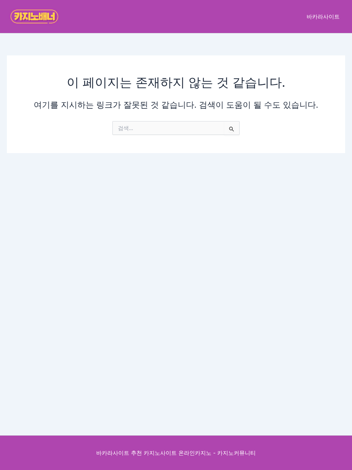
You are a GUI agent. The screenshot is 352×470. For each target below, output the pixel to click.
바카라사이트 (323, 16)
